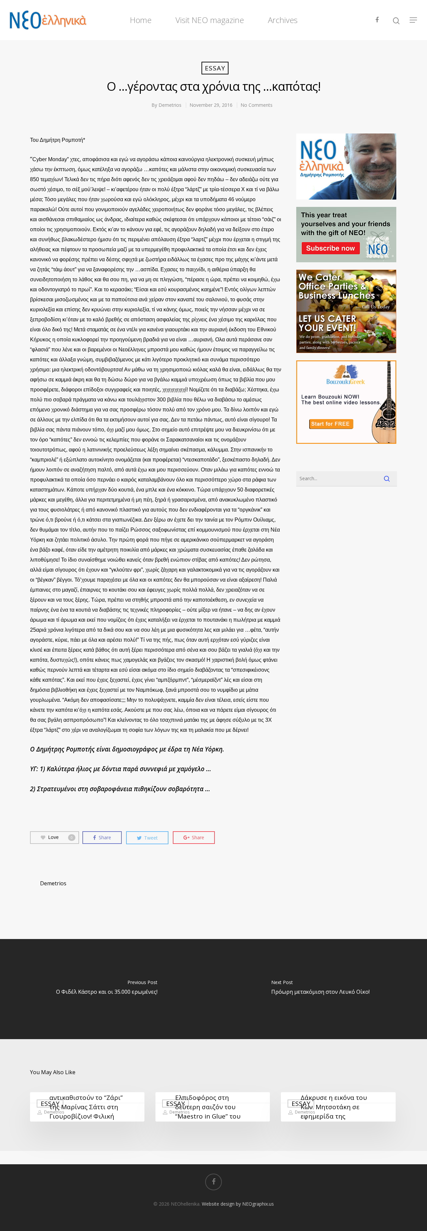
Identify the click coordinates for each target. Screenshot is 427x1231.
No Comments (257, 105)
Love (60, 837)
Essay (215, 68)
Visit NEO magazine (209, 19)
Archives (283, 19)
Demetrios (169, 105)
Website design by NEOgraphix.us (238, 1204)
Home (140, 19)
